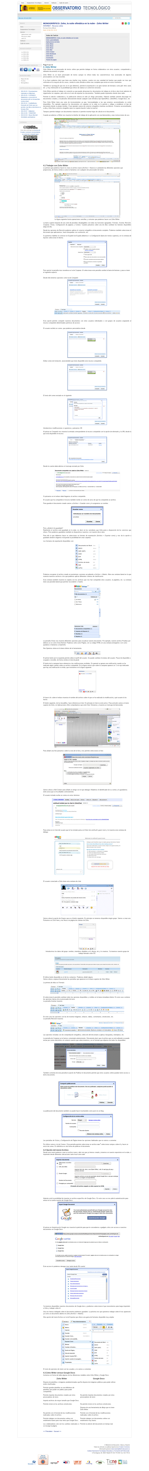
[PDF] (122, 24)
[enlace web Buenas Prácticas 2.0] (43, 1465)
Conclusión (49, 57)
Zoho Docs (49, 55)
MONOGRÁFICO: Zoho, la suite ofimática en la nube (62, 38)
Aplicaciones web (26, 34)
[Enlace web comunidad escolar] (66, 1465)
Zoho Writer (49, 44)
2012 (24, 54)
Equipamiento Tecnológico (34, 2)
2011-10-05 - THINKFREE (28, 113)
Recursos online (57, 26)
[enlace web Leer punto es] (77, 1465)
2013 (24, 52)
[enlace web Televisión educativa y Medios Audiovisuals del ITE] (100, 1465)
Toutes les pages (51, 59)
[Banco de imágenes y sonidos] (123, 1465)
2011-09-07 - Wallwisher (28, 111)
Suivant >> (57, 1431)
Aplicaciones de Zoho (53, 42)
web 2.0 (23, 38)
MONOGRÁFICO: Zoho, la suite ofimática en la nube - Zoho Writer (75, 23)
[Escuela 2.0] (31, 1465)
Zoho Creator (50, 52)
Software (53, 2)
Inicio (22, 2)
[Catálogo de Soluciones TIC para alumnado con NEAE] (111, 1465)
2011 (24, 56)
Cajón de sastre (63, 2)
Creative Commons (124, 1447)
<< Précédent (47, 1431)
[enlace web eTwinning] (88, 1465)
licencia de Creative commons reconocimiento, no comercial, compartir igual (30, 132)
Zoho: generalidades (52, 40)
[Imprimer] (125, 24)
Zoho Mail (49, 50)
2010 (24, 58)
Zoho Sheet (49, 46)
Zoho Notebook (51, 53)
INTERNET (47, 26)
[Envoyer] (128, 24)
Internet (46, 2)
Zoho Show (49, 48)
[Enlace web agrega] (54, 1465)
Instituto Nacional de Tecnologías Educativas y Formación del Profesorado (108, 1451)
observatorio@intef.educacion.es (120, 1449)
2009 (24, 60)
